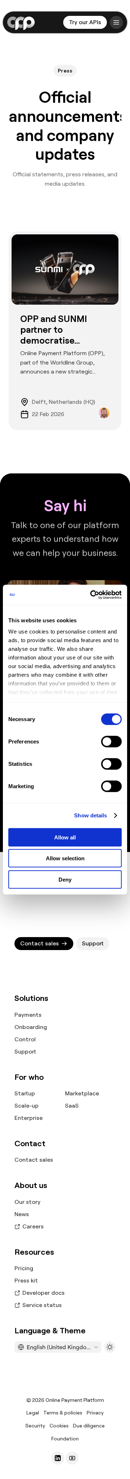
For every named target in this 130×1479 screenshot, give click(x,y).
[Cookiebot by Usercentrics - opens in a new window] (92, 595)
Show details (90, 815)
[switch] (111, 741)
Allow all (65, 837)
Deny (65, 879)
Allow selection (65, 858)
